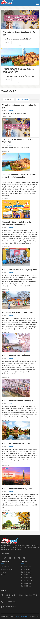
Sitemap (3, 572)
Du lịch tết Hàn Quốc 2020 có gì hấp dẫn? (19, 269)
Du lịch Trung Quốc (26, 580)
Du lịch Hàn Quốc (26, 566)
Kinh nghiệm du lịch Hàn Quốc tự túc (17, 312)
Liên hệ (3, 575)
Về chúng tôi (5, 566)
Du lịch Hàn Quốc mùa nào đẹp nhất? (17, 488)
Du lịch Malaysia (26, 586)
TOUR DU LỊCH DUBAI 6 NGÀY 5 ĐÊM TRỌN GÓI (18, 70)
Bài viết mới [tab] (8, 99)
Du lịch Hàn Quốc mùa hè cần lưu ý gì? (18, 400)
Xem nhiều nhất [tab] (23, 99)
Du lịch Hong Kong (26, 577)
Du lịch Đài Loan (26, 572)
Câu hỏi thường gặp (7, 569)
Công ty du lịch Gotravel (20, 616)
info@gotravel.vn (11, 606)
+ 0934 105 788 (10, 602)
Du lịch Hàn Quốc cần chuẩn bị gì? (16, 355)
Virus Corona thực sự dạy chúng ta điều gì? (19, 33)
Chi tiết (7, 42)
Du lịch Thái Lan (26, 569)
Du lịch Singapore (26, 583)
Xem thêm (4, 553)
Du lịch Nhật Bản (26, 575)
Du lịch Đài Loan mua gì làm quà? (16, 443)
